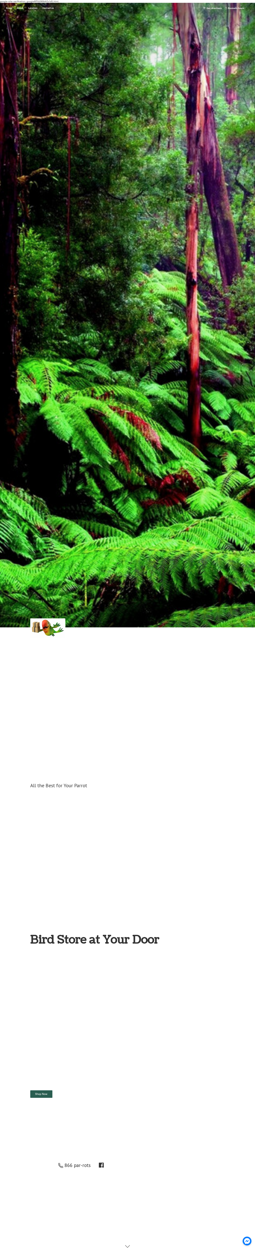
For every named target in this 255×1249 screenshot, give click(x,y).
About (20, 7)
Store (9, 7)
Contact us (48, 7)
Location (32, 7)
